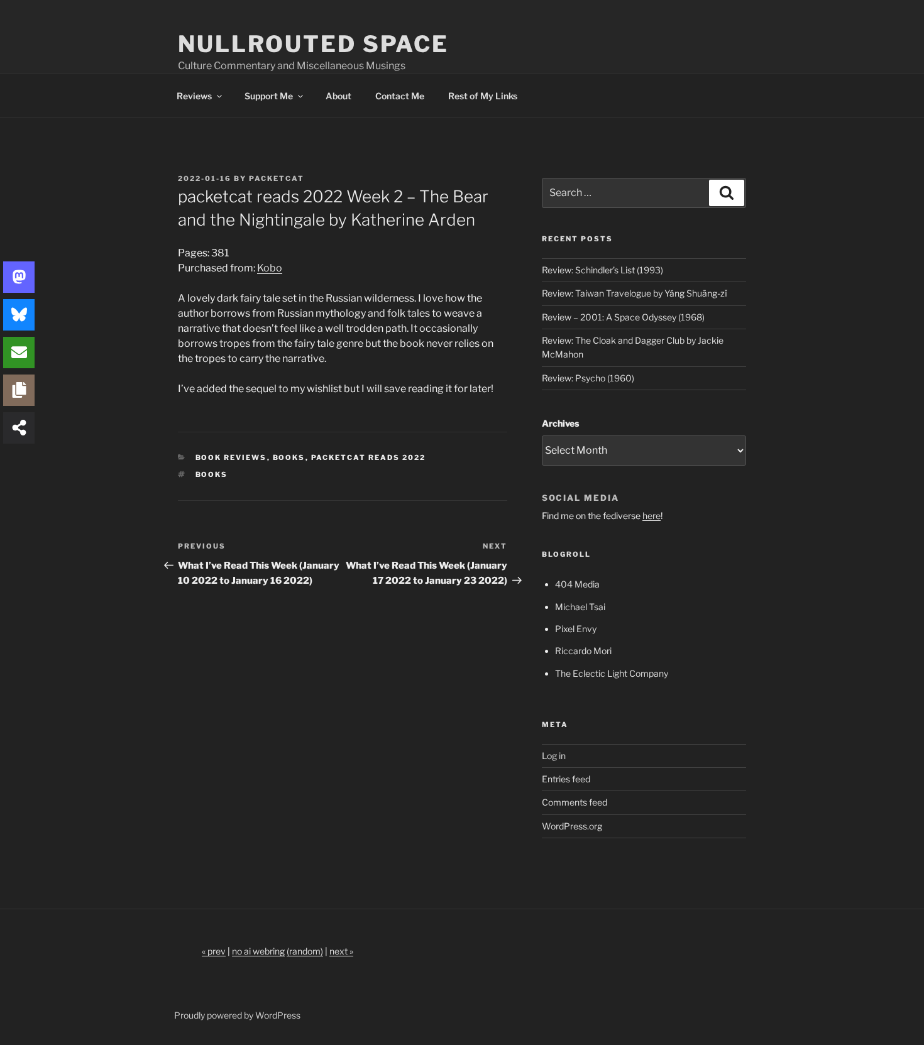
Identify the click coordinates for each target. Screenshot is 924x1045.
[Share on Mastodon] (19, 277)
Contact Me (399, 95)
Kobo (269, 268)
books (211, 474)
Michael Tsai (580, 606)
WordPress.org (572, 826)
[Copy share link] (19, 390)
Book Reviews (231, 457)
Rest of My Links (482, 95)
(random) (305, 951)
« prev (214, 951)
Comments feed (574, 802)
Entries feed (566, 779)
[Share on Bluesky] (19, 315)
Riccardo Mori (583, 650)
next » (341, 951)
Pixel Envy (576, 628)
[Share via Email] (19, 352)
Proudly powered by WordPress (237, 1015)
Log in (554, 755)
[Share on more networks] (19, 428)
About (338, 95)
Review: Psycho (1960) (588, 378)
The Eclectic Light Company (611, 673)
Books (289, 457)
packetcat (276, 178)
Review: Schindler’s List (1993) (602, 270)
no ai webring (258, 951)
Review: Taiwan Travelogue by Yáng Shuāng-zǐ (634, 293)
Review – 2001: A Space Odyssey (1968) (623, 317)
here (651, 515)
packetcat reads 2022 (368, 457)
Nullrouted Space (313, 44)
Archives (560, 423)
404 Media (577, 584)
